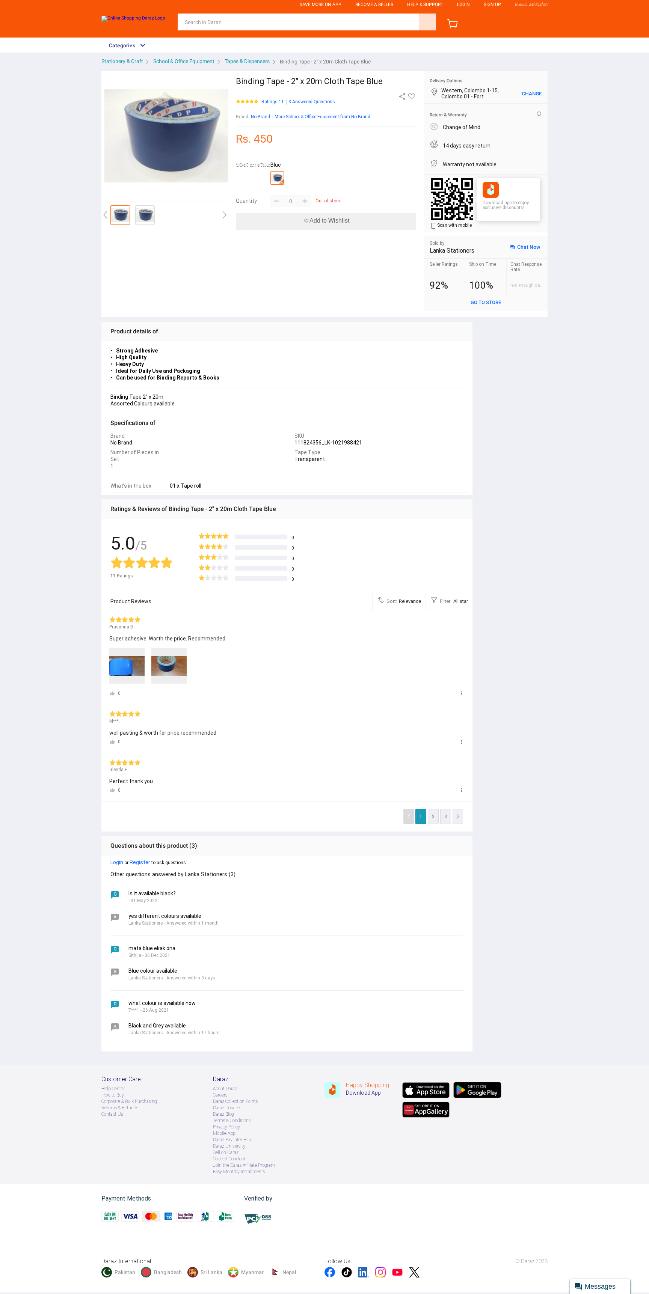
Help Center (113, 1088)
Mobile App (224, 1133)
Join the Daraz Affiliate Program (244, 1165)
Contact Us (112, 1114)
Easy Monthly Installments (239, 1171)
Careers (220, 1095)
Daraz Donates (227, 1107)
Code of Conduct (229, 1158)
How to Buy (112, 1095)
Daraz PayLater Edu (232, 1139)
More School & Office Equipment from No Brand (322, 116)
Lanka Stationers (452, 250)
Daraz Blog (223, 1114)
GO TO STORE (486, 302)
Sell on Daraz (225, 1152)
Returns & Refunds (119, 1107)
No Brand (260, 116)
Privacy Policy (226, 1127)
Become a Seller (374, 4)
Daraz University (229, 1146)
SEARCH (427, 22)
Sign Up (492, 4)
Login (463, 4)
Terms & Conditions (232, 1120)
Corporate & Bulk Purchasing (129, 1101)
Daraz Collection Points (235, 1101)
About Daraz (225, 1088)
